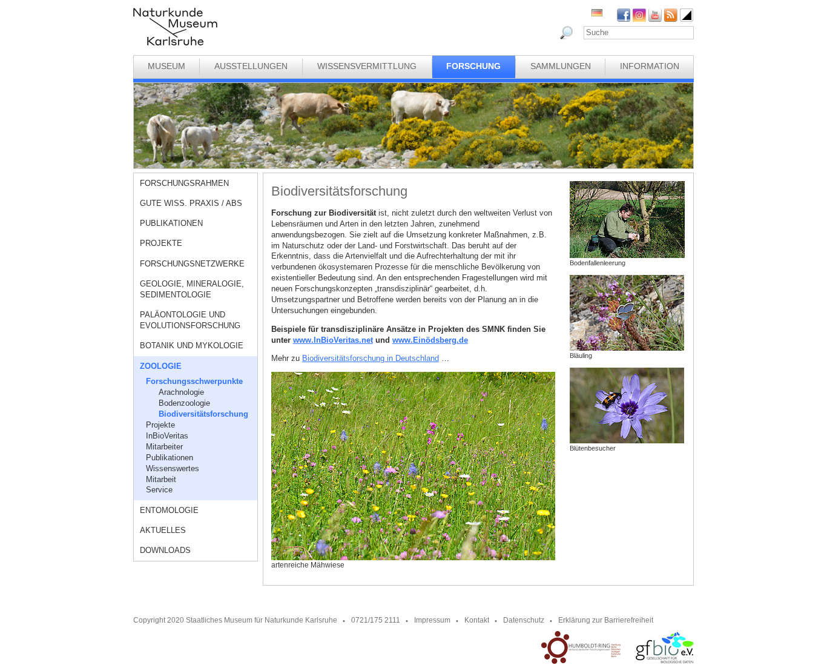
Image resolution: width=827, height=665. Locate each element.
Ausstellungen (251, 66)
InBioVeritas (167, 435)
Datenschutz (523, 620)
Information (649, 66)
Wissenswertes (172, 468)
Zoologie (161, 366)
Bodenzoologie (184, 403)
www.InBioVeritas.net (333, 340)
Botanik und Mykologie (191, 345)
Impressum (432, 620)
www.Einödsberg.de (430, 340)
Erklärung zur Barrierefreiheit (605, 620)
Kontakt (476, 620)
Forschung (473, 66)
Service (159, 489)
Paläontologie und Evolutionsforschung (190, 320)
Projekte (161, 243)
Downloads (165, 550)
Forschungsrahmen (184, 183)
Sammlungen (560, 66)
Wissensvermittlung (367, 66)
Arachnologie (181, 392)
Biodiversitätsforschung (203, 414)
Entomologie (169, 510)
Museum (166, 66)
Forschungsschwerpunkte (194, 381)
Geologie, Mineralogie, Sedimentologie (192, 289)
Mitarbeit (161, 479)
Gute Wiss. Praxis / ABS (191, 203)
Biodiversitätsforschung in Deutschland (370, 358)
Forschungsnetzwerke (192, 263)
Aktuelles (163, 530)
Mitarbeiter (164, 446)
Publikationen (171, 223)
